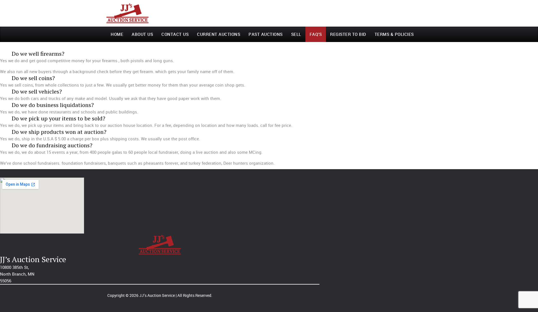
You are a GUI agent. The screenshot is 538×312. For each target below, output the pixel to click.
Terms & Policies (394, 34)
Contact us (175, 34)
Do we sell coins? (33, 78)
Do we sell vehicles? (37, 91)
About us (142, 34)
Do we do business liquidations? (53, 105)
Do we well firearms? (38, 53)
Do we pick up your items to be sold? (58, 118)
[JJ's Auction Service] (127, 13)
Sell (296, 34)
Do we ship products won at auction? (59, 132)
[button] (146, 53)
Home (117, 34)
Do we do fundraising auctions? (52, 145)
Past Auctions (266, 34)
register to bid (348, 34)
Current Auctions (218, 34)
